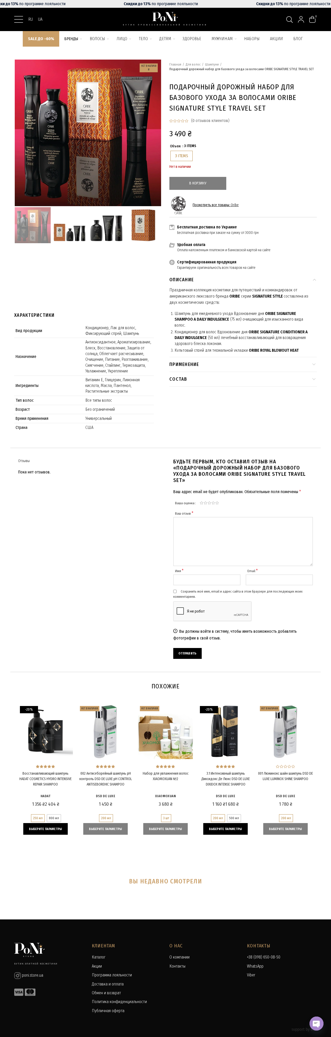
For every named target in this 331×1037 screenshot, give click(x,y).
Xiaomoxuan (165, 796)
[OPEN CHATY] (317, 1024)
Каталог (99, 957)
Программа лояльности (112, 975)
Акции (97, 966)
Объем (175, 146)
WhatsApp (255, 966)
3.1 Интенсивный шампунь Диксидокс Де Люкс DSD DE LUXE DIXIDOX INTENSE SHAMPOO (225, 779)
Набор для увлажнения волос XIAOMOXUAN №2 (166, 776)
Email (252, 571)
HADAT (45, 796)
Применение (184, 364)
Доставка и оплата (108, 984)
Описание (181, 280)
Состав (178, 379)
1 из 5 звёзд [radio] (202, 503)
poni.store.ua (32, 975)
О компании (179, 957)
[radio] (181, 156)
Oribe (235, 205)
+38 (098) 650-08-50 (263, 957)
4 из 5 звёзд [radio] (213, 503)
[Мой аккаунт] (301, 19)
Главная (175, 64)
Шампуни (212, 64)
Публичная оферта (108, 1010)
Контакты (177, 966)
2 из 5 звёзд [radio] (205, 503)
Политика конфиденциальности (119, 1001)
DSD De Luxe (105, 796)
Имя (179, 571)
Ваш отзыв (184, 513)
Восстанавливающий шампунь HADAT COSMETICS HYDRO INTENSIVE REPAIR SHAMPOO (45, 779)
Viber (251, 975)
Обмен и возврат (106, 992)
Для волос (193, 64)
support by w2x (304, 1029)
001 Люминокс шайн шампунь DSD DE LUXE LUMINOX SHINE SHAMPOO (285, 776)
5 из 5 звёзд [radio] (217, 503)
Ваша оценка (184, 503)
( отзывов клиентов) (210, 120)
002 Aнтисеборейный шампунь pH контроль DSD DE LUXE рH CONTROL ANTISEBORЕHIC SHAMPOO (105, 779)
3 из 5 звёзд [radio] (209, 503)
